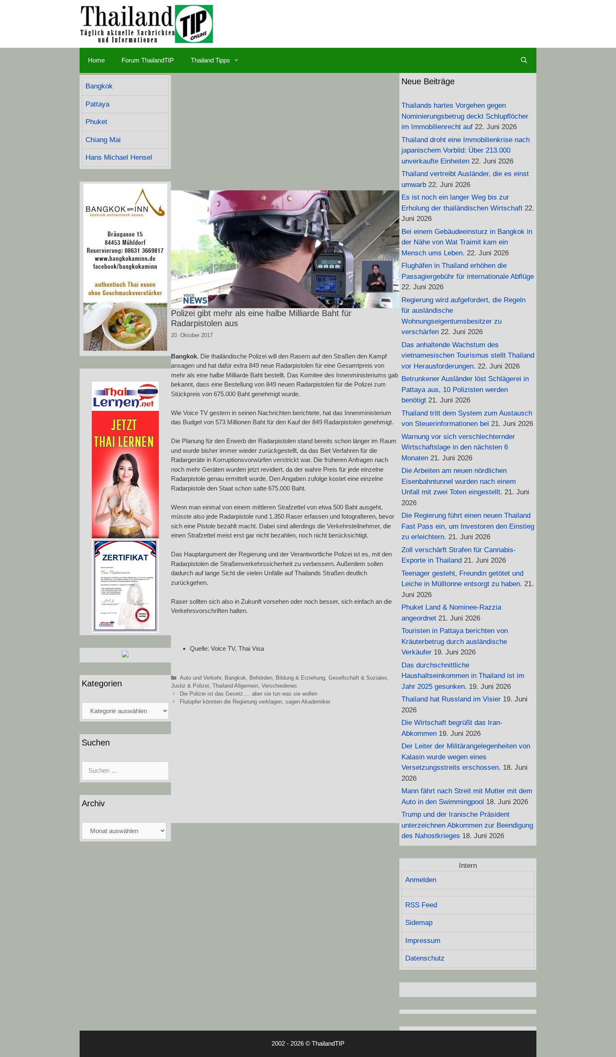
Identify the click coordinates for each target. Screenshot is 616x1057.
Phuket (96, 122)
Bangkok (235, 678)
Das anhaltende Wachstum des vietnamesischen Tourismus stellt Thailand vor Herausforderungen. (467, 355)
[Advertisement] (285, 131)
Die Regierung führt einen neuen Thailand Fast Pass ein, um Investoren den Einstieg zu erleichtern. (467, 526)
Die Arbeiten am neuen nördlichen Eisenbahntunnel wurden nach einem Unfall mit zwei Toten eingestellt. (458, 481)
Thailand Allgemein (235, 686)
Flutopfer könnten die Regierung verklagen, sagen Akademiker (255, 702)
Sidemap (418, 923)
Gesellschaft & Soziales (358, 678)
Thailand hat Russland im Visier (451, 699)
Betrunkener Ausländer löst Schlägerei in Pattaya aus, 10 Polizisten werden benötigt (465, 389)
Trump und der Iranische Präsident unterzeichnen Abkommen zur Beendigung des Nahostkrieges (467, 825)
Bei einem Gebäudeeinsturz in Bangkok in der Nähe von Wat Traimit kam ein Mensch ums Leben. (466, 242)
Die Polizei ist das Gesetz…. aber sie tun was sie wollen (248, 694)
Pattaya (97, 104)
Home (96, 60)
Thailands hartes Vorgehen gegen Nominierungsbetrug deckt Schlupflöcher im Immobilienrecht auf (464, 116)
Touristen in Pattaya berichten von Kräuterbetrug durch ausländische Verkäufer (454, 641)
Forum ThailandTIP (148, 60)
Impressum (422, 941)
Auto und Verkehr (200, 678)
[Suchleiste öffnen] (524, 60)
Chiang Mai (103, 140)
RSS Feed (421, 905)
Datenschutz (425, 958)
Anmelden (420, 880)
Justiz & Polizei (190, 686)
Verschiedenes (279, 686)
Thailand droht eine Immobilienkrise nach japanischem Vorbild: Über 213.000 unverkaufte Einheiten (465, 150)
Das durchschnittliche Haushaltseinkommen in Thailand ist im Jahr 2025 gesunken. (462, 676)
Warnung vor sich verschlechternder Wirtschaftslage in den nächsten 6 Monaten (458, 447)
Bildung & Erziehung (300, 678)
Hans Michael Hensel (118, 157)
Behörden (260, 678)
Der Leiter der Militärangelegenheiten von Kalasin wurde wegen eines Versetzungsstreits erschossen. (465, 756)
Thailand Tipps (210, 60)
